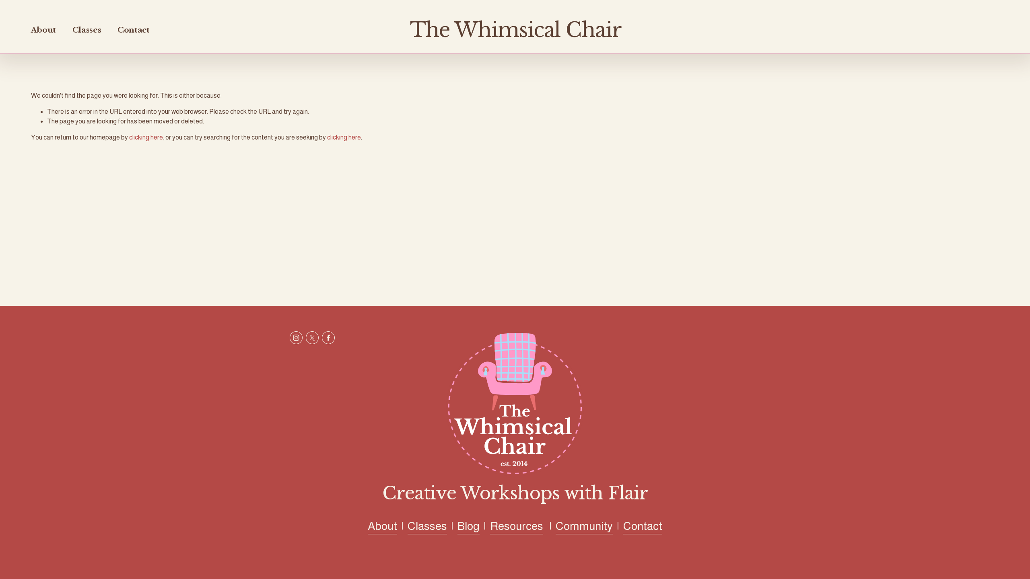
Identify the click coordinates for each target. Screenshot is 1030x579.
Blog (468, 525)
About (43, 30)
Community (584, 525)
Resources (516, 525)
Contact (133, 30)
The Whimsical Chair (515, 30)
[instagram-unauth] (296, 337)
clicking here (146, 137)
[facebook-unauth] (328, 337)
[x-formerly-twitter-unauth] (312, 337)
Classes (86, 30)
